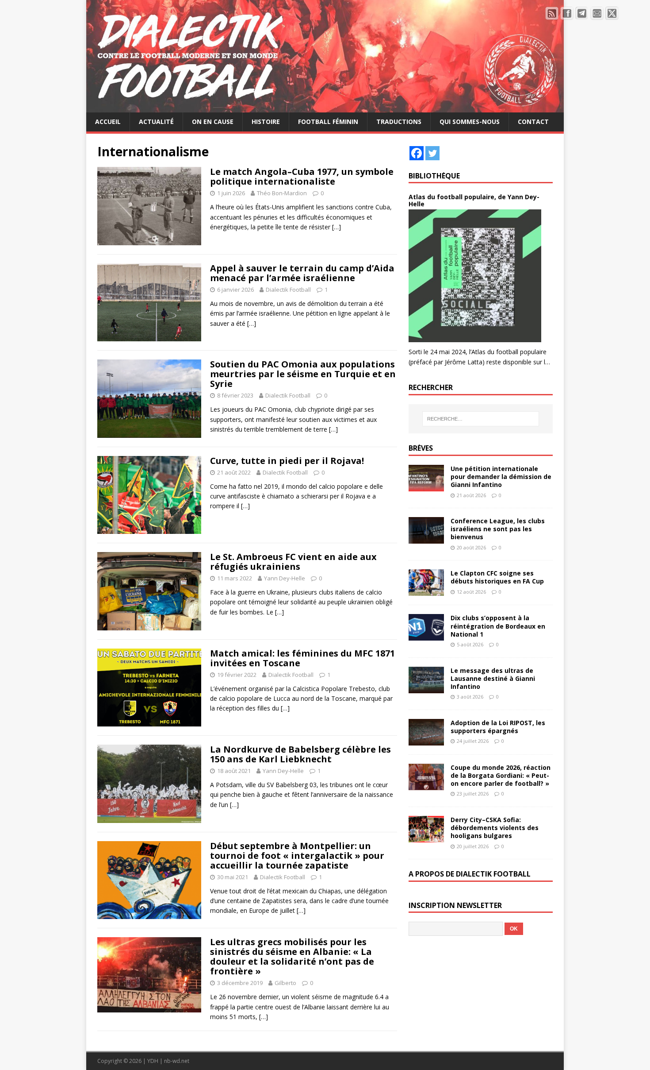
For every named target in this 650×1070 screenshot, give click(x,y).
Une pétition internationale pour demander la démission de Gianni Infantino (501, 476)
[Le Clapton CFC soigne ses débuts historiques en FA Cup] (426, 591)
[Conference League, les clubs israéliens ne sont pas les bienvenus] (426, 538)
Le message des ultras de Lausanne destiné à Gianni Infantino (493, 678)
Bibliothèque (434, 176)
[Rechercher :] (481, 418)
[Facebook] (416, 153)
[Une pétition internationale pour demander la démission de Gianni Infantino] (426, 486)
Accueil (108, 121)
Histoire (266, 121)
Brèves (421, 448)
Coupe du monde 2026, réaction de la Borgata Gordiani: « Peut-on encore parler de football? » (501, 775)
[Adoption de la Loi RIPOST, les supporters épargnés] (426, 740)
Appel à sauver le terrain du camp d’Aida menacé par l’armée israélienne (302, 273)
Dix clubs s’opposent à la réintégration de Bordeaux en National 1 (498, 626)
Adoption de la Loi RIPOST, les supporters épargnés (498, 726)
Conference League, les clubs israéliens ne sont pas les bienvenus (498, 529)
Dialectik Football (288, 290)
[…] (336, 227)
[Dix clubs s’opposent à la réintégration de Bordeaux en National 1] (426, 635)
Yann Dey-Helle (284, 578)
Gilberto (285, 983)
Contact (533, 121)
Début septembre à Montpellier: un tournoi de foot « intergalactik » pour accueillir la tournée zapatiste (297, 855)
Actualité (156, 121)
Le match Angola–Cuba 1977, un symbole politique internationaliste (302, 176)
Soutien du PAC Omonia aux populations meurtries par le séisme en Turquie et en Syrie (303, 374)
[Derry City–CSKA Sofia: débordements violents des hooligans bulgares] (426, 837)
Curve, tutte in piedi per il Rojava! (287, 461)
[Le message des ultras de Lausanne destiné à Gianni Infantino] (426, 688)
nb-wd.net (176, 1061)
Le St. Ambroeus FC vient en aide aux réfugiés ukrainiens (293, 561)
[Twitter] (432, 153)
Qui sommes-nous (470, 121)
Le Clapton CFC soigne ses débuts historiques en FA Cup (497, 577)
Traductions (398, 121)
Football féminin (328, 121)
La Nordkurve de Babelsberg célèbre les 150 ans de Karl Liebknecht (300, 754)
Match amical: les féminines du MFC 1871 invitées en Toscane (302, 658)
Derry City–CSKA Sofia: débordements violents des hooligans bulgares (495, 827)
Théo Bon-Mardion (282, 193)
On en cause (212, 121)
